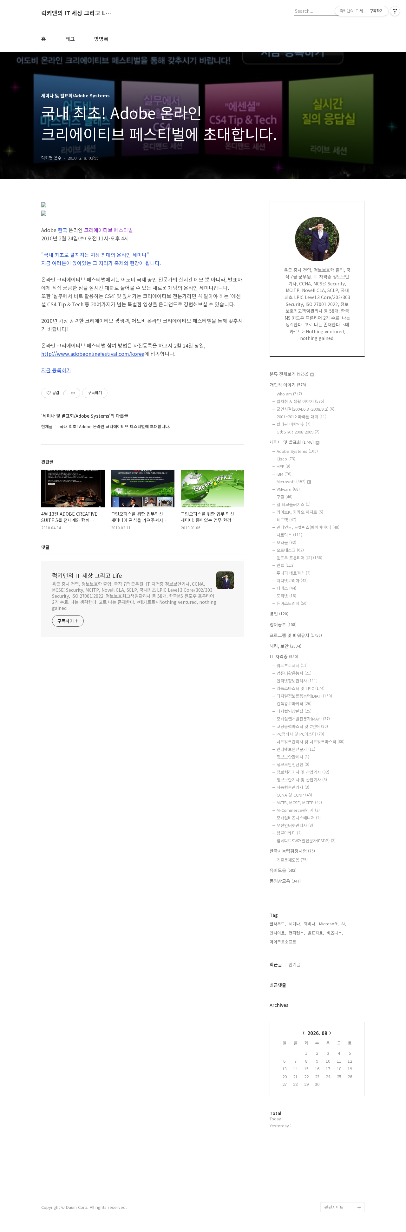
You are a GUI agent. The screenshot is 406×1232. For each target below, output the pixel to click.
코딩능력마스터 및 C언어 (302, 726)
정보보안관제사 (293, 757)
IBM (284, 474)
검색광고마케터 (294, 704)
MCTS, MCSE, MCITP (299, 802)
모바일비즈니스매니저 (299, 818)
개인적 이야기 (288, 384)
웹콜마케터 (289, 833)
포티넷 (286, 596)
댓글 (45, 547)
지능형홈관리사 (293, 787)
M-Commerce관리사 (298, 810)
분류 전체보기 (289, 374)
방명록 (101, 39)
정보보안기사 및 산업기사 (302, 780)
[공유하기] (65, 393)
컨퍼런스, (297, 933)
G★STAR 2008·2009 (298, 432)
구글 (284, 497)
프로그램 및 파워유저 (296, 635)
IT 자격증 (284, 656)
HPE (283, 466)
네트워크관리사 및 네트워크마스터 (310, 742)
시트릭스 (289, 535)
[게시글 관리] (73, 393)
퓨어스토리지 (292, 603)
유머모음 (283, 870)
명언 (279, 613)
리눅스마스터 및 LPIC (300, 688)
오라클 (286, 542)
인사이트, (278, 933)
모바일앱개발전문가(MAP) (303, 719)
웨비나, (310, 924)
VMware (288, 489)
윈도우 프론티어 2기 (299, 558)
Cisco (286, 459)
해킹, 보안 (285, 646)
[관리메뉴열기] (395, 11)
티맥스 (286, 588)
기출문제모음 (292, 860)
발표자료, (316, 933)
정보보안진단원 (293, 764)
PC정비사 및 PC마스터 (300, 734)
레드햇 (286, 520)
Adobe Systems (297, 451)
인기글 (294, 964)
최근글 (276, 964)
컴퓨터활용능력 (294, 673)
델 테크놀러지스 (294, 504)
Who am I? (289, 394)
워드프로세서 (292, 665)
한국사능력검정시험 (292, 851)
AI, (343, 924)
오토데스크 (290, 550)
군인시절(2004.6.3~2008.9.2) (305, 409)
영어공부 (283, 624)
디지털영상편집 (294, 711)
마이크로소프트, (284, 942)
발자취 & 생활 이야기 (300, 401)
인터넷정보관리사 (297, 681)
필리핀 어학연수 (294, 424)
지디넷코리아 (292, 580)
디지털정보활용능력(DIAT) (304, 696)
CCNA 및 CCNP (294, 795)
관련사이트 (334, 1207)
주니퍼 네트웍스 (294, 573)
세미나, (295, 924)
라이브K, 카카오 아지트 (300, 512)
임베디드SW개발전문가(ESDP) (306, 841)
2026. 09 (317, 1033)
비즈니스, (335, 933)
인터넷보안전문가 (296, 749)
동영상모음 (285, 881)
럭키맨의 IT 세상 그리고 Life (76, 13)
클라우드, (278, 924)
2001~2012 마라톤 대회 (301, 417)
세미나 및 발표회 (292, 442)
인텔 (286, 565)
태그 (70, 39)
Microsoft (291, 482)
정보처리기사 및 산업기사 (303, 772)
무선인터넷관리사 (295, 825)
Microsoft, (329, 924)
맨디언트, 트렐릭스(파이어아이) (308, 527)
